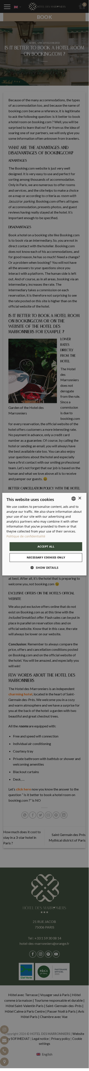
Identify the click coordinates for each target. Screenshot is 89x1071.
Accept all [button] (45, 546)
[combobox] (74, 498)
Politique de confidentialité (25, 536)
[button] (44, 567)
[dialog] (44, 534)
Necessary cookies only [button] (46, 557)
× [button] (79, 498)
